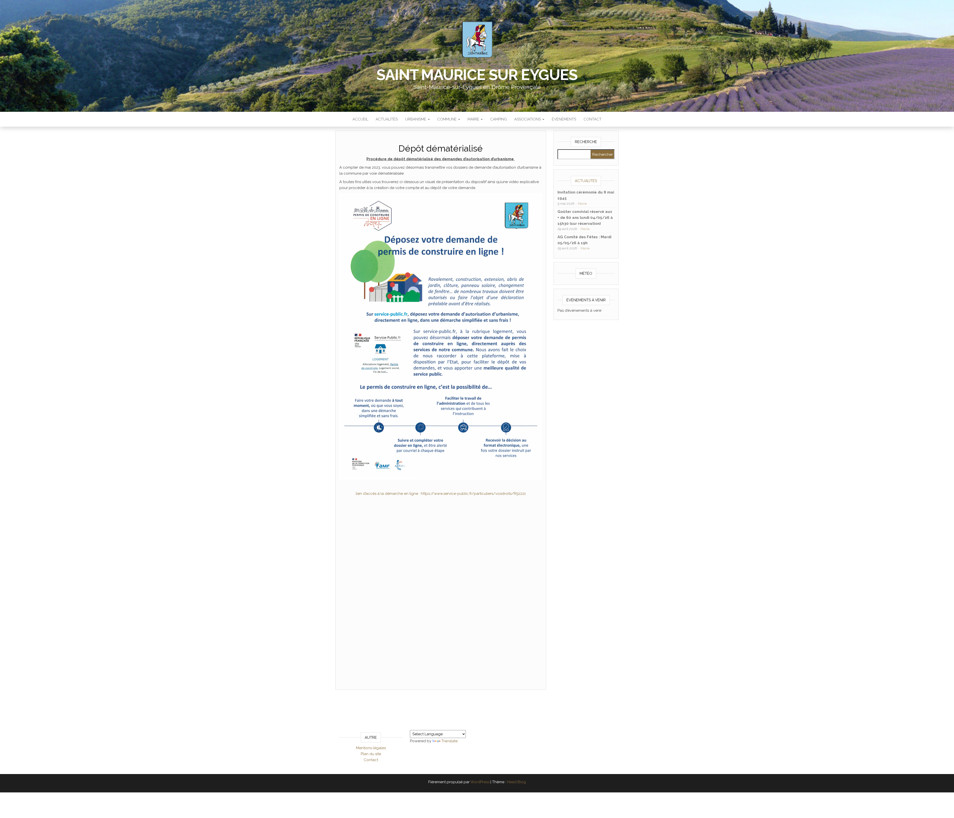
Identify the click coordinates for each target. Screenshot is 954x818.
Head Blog (516, 782)
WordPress (479, 782)
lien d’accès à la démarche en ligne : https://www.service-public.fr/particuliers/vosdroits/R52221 (441, 493)
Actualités (387, 119)
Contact (592, 119)
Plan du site (371, 754)
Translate (449, 741)
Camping (498, 119)
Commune (447, 119)
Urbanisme (416, 119)
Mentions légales (371, 748)
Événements (564, 119)
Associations (528, 119)
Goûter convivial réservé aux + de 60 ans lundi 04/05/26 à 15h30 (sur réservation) (585, 217)
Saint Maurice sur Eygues (476, 74)
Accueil (360, 119)
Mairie (474, 119)
